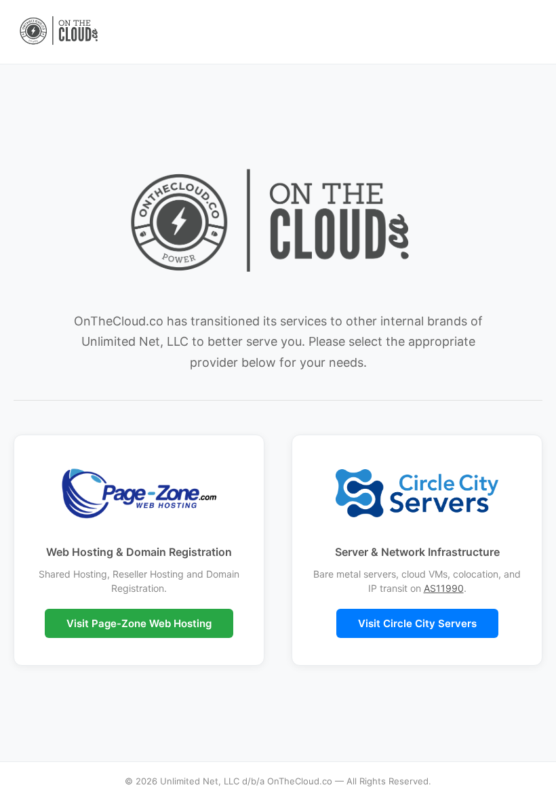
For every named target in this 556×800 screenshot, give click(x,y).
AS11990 (444, 588)
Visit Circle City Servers (417, 623)
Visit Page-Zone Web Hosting (139, 623)
